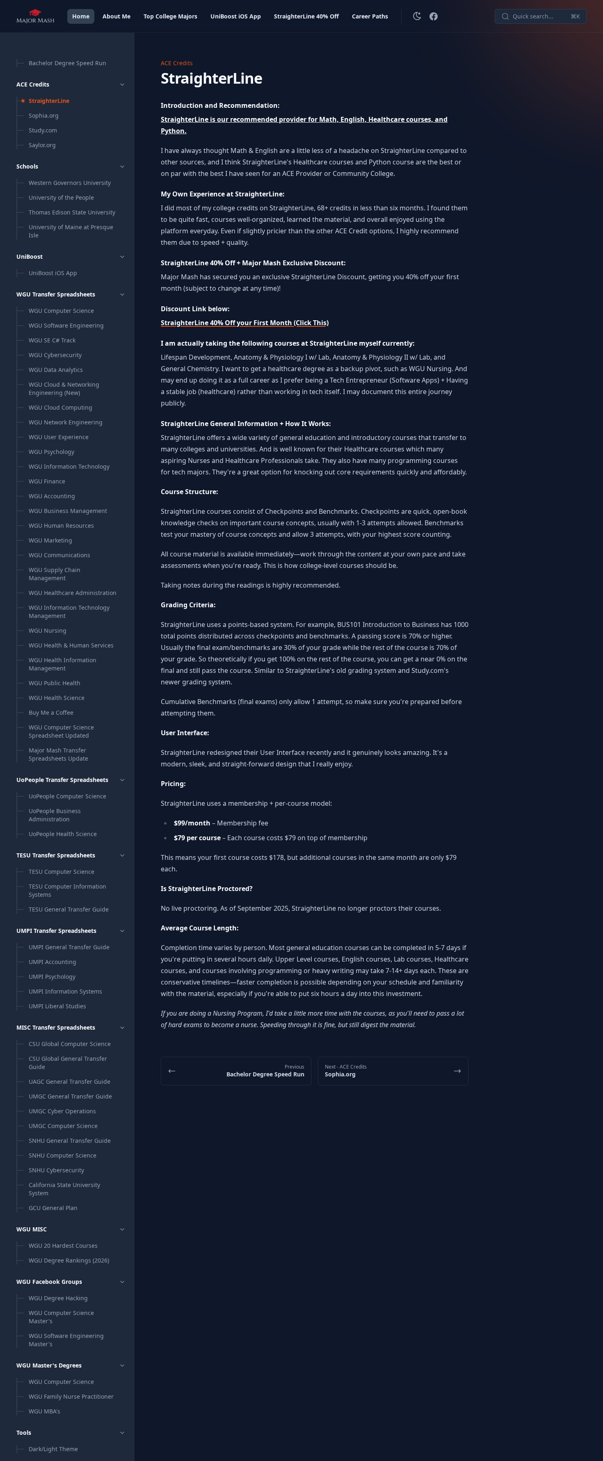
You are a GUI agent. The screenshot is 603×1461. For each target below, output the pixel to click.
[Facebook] (433, 16)
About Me (116, 16)
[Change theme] (417, 16)
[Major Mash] (35, 16)
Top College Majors (170, 16)
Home (80, 16)
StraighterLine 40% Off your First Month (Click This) (245, 322)
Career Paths (370, 16)
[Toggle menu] (122, 84)
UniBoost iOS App (235, 16)
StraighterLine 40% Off (306, 16)
